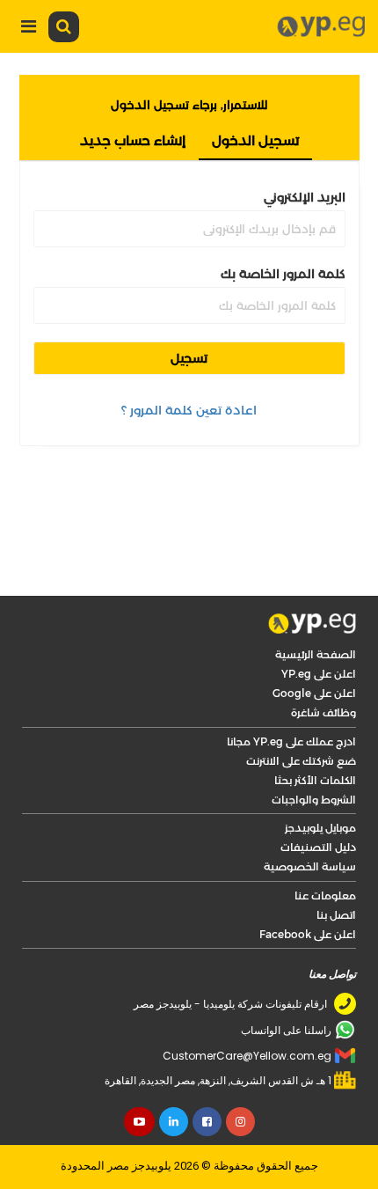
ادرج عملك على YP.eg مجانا (291, 741)
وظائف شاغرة (323, 712)
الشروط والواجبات (314, 799)
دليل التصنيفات (318, 847)
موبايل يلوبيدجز (320, 827)
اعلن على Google (314, 693)
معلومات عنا (325, 895)
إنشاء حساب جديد (132, 140)
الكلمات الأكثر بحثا (315, 780)
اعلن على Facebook (307, 934)
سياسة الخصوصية (310, 866)
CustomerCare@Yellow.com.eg (247, 1055)
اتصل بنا (336, 914)
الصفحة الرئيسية (315, 654)
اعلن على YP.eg (318, 673)
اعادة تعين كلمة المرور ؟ (189, 410)
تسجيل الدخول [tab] (255, 140)
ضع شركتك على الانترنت (301, 760)
